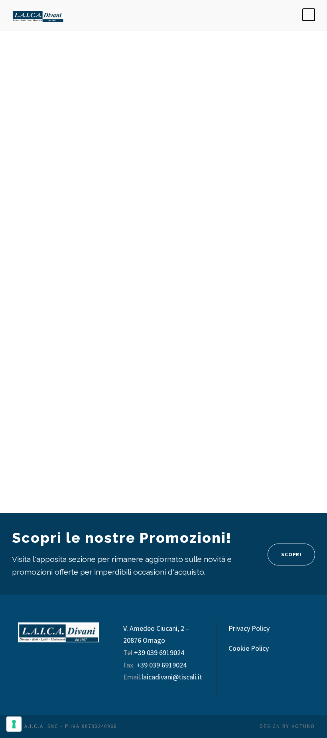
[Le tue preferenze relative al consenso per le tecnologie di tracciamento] (14, 724)
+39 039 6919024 (159, 652)
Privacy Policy (249, 628)
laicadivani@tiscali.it (172, 676)
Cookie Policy (249, 648)
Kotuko (303, 726)
